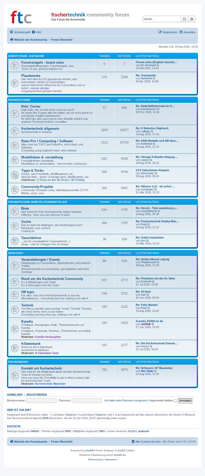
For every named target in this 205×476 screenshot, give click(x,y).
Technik (27, 305)
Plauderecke (30, 76)
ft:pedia (27, 321)
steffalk (146, 324)
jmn (143, 240)
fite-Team (147, 370)
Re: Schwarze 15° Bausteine (154, 367)
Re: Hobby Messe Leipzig (152, 259)
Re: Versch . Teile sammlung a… (157, 208)
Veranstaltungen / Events (40, 259)
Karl (143, 294)
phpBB (89, 450)
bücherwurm (148, 109)
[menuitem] (37, 32)
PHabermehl (148, 262)
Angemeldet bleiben (162, 400)
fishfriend (146, 78)
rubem (145, 159)
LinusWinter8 (149, 211)
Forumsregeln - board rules (42, 62)
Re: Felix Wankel (147, 304)
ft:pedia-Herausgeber (48, 336)
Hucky (145, 346)
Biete (25, 208)
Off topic (27, 292)
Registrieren (36, 394)
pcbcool (143, 431)
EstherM (146, 281)
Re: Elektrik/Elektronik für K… (155, 106)
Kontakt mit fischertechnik (41, 368)
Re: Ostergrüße (146, 75)
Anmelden (14, 394)
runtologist (147, 189)
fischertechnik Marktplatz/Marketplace (37, 202)
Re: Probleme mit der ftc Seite (155, 278)
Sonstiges (15, 253)
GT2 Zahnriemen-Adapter (152, 170)
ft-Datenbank (30, 344)
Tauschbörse (31, 238)
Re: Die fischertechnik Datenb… (157, 343)
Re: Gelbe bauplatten (150, 237)
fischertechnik (19, 100)
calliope (145, 131)
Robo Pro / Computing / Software (47, 141)
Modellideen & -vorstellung (42, 157)
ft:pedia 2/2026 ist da (149, 321)
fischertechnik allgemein (40, 128)
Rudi (143, 224)
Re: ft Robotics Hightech (152, 128)
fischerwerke (18, 361)
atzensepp (147, 173)
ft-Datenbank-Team (47, 353)
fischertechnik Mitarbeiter (50, 383)
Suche (26, 222)
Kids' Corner (30, 106)
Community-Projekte (37, 187)
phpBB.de (120, 455)
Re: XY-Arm (143, 291)
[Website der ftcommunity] (29, 16)
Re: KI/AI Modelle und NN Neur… (157, 140)
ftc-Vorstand (148, 65)
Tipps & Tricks (32, 170)
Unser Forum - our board (26, 56)
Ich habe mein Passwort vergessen (126, 400)
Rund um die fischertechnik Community (52, 279)
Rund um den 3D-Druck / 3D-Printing (62, 179)
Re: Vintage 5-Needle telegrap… (157, 156)
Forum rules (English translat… (156, 62)
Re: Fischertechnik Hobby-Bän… (157, 221)
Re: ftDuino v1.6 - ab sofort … (155, 186)
